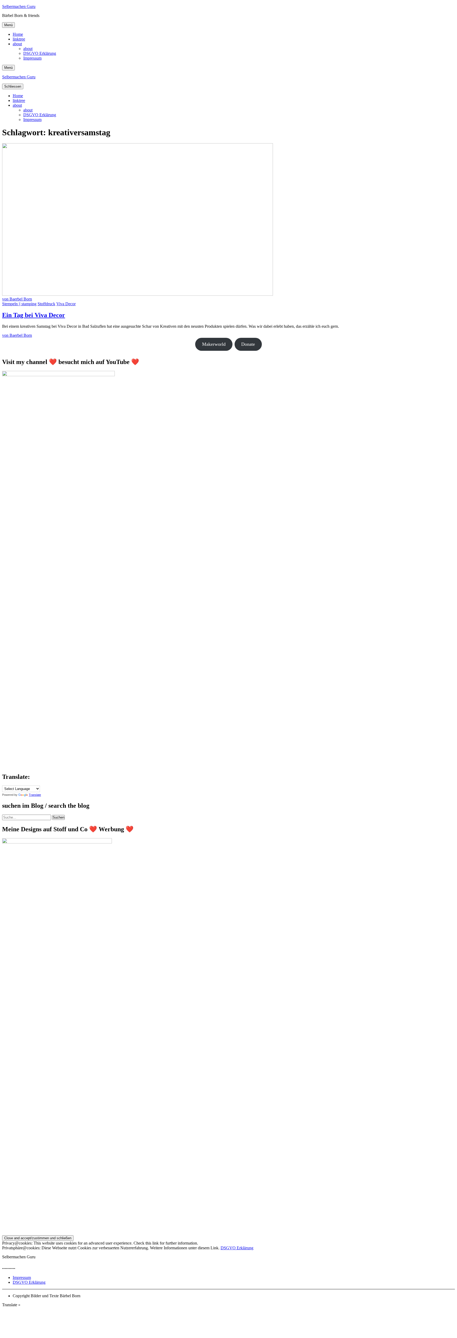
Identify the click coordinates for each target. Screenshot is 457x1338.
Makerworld (214, 344)
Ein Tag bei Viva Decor (33, 315)
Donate (248, 344)
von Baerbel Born (17, 299)
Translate (35, 794)
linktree (19, 39)
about (17, 44)
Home (18, 34)
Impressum (32, 58)
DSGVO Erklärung (39, 53)
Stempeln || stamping (19, 304)
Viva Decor (66, 304)
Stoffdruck (46, 304)
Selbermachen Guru (18, 6)
